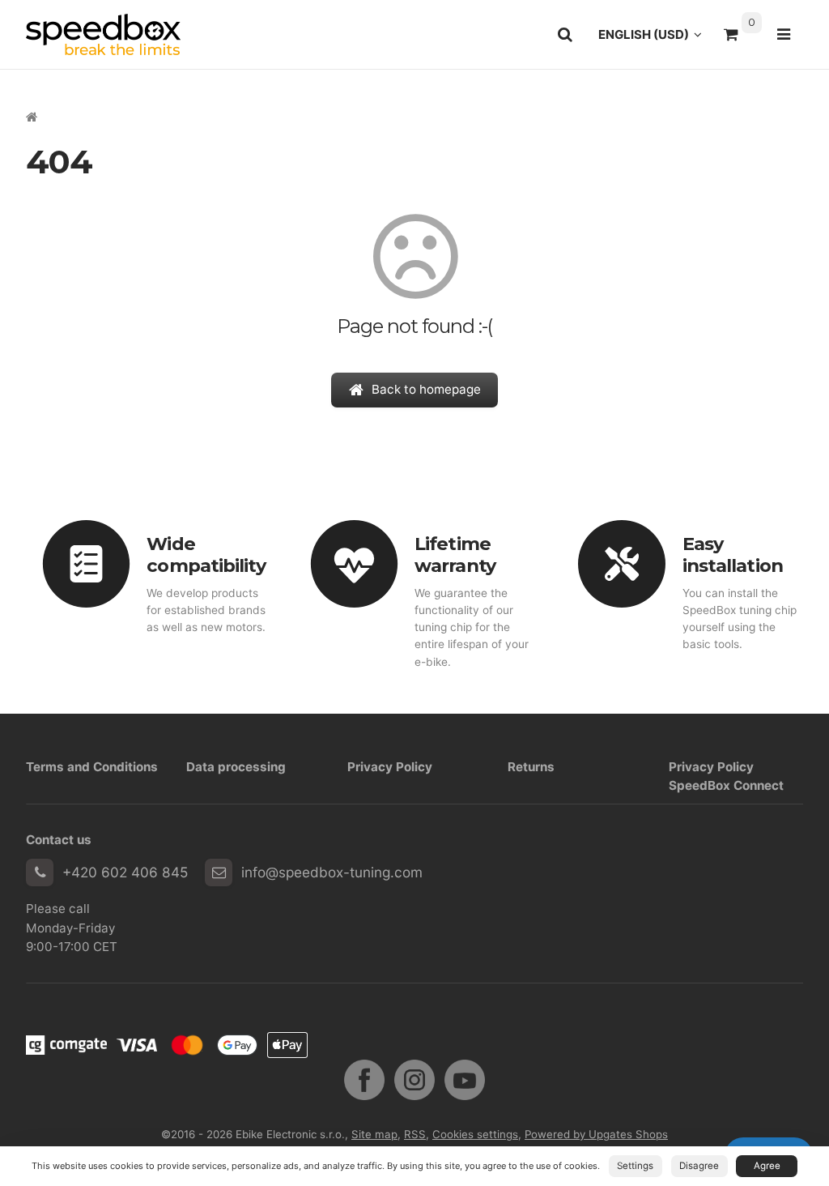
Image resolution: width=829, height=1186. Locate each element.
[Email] (218, 872)
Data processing (236, 766)
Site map (374, 1134)
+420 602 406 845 (125, 872)
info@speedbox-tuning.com (332, 872)
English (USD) (654, 39)
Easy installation (732, 554)
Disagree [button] (699, 1165)
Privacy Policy (389, 766)
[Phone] (39, 872)
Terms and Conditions (92, 766)
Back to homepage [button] (426, 389)
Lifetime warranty (454, 554)
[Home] (103, 34)
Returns (531, 766)
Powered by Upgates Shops (596, 1134)
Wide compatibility (206, 554)
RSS (415, 1134)
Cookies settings (475, 1134)
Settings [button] (635, 1165)
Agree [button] (767, 1165)
